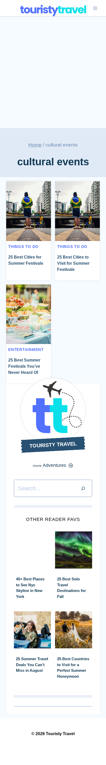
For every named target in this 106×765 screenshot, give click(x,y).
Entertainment (26, 349)
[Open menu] (95, 8)
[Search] (83, 488)
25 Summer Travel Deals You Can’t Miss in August (32, 665)
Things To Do (23, 246)
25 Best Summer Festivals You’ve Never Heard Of (24, 366)
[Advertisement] (53, 72)
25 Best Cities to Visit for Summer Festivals (73, 263)
